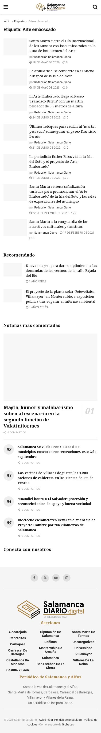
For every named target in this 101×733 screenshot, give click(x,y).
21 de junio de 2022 (46, 147)
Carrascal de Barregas (17, 652)
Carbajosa (17, 644)
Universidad (83, 648)
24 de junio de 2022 (46, 117)
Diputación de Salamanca (50, 634)
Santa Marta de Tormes (83, 634)
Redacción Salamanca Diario (52, 57)
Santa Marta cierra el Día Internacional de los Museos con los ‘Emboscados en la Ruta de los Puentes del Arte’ (62, 45)
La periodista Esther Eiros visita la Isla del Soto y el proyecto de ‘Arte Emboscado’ (61, 161)
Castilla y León (17, 670)
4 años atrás (38, 307)
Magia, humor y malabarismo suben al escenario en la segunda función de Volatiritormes (38, 416)
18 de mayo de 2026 (46, 62)
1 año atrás (37, 281)
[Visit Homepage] (50, 7)
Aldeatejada (17, 632)
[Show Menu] (6, 7)
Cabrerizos (18, 638)
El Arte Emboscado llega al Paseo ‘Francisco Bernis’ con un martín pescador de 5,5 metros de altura (56, 101)
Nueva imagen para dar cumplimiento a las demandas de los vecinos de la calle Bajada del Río (61, 270)
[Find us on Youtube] (56, 578)
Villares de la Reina (83, 662)
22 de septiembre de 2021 (50, 213)
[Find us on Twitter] (45, 578)
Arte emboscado (38, 21)
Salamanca (50, 658)
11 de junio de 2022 (46, 177)
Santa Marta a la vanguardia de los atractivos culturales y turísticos (58, 224)
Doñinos (50, 642)
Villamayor (83, 654)
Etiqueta (19, 21)
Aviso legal (46, 719)
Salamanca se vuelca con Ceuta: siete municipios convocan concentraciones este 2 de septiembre (57, 451)
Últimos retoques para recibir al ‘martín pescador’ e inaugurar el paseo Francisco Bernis (62, 131)
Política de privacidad (68, 719)
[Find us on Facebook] (34, 578)
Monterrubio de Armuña (50, 650)
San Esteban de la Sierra (51, 666)
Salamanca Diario (45, 232)
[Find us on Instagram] (66, 578)
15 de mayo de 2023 (46, 87)
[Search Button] (95, 7)
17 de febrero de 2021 (78, 232)
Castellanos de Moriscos (17, 662)
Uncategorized (83, 642)
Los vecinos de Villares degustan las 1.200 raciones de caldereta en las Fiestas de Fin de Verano (55, 478)
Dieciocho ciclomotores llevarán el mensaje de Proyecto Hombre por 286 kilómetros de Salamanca (56, 525)
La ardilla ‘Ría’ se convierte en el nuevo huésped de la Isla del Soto (61, 73)
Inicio (7, 21)
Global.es (68, 724)
